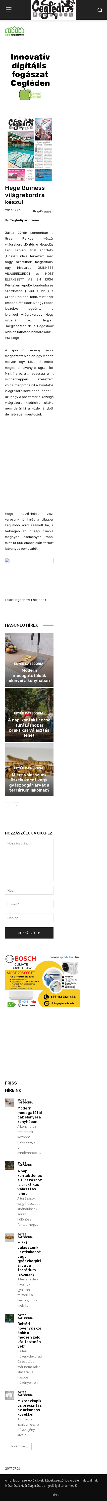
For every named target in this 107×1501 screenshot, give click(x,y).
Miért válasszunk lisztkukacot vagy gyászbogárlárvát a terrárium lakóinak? (29, 782)
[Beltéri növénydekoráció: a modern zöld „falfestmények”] (9, 1318)
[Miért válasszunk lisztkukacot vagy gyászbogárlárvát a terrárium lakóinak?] (9, 1237)
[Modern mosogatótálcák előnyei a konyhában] (9, 1102)
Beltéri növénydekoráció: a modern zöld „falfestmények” (29, 1335)
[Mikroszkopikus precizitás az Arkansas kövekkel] (9, 1395)
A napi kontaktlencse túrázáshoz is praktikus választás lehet (29, 727)
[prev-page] (8, 806)
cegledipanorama (24, 220)
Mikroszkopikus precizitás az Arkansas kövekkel (29, 1408)
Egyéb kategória (28, 663)
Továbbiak (17, 1446)
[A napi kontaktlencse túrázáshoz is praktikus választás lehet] (9, 1165)
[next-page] (16, 806)
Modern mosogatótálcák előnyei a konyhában (29, 675)
